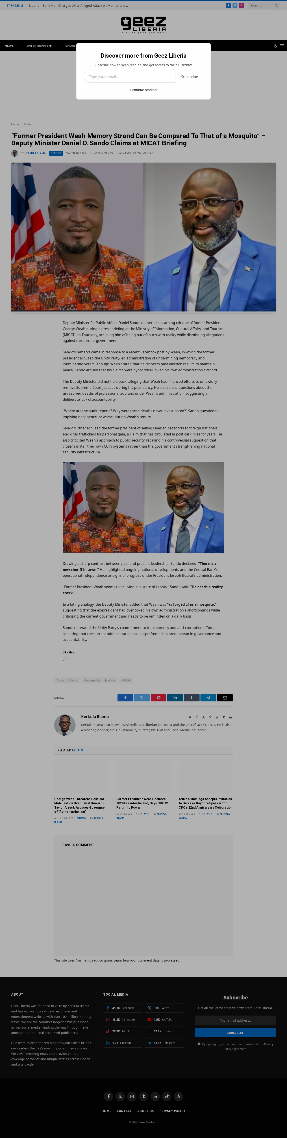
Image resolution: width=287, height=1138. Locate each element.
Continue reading (143, 90)
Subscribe (189, 76)
